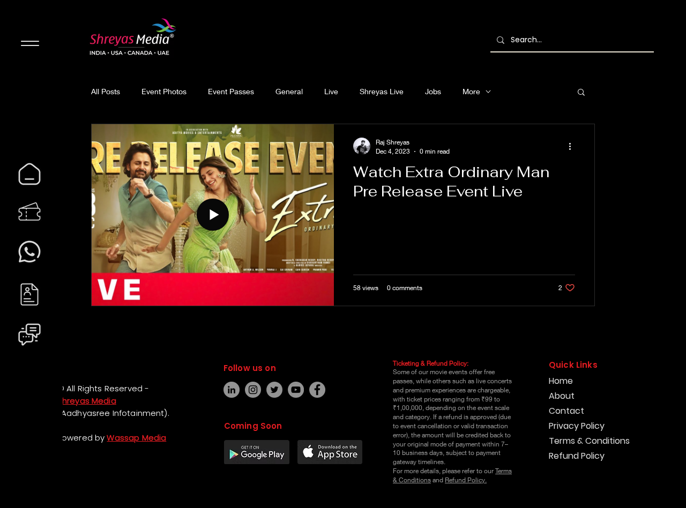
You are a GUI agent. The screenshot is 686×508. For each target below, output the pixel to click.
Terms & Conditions (589, 441)
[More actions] (573, 146)
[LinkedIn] (231, 390)
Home (561, 381)
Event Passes (231, 91)
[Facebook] (19, 458)
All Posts (105, 91)
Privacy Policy (577, 426)
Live (331, 91)
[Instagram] (19, 478)
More (471, 91)
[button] (581, 92)
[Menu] (29, 43)
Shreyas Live (382, 91)
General (289, 91)
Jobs (433, 91)
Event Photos (164, 91)
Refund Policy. (466, 480)
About (562, 396)
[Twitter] (274, 390)
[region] (29, 174)
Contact (566, 411)
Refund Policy (577, 456)
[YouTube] (296, 390)
